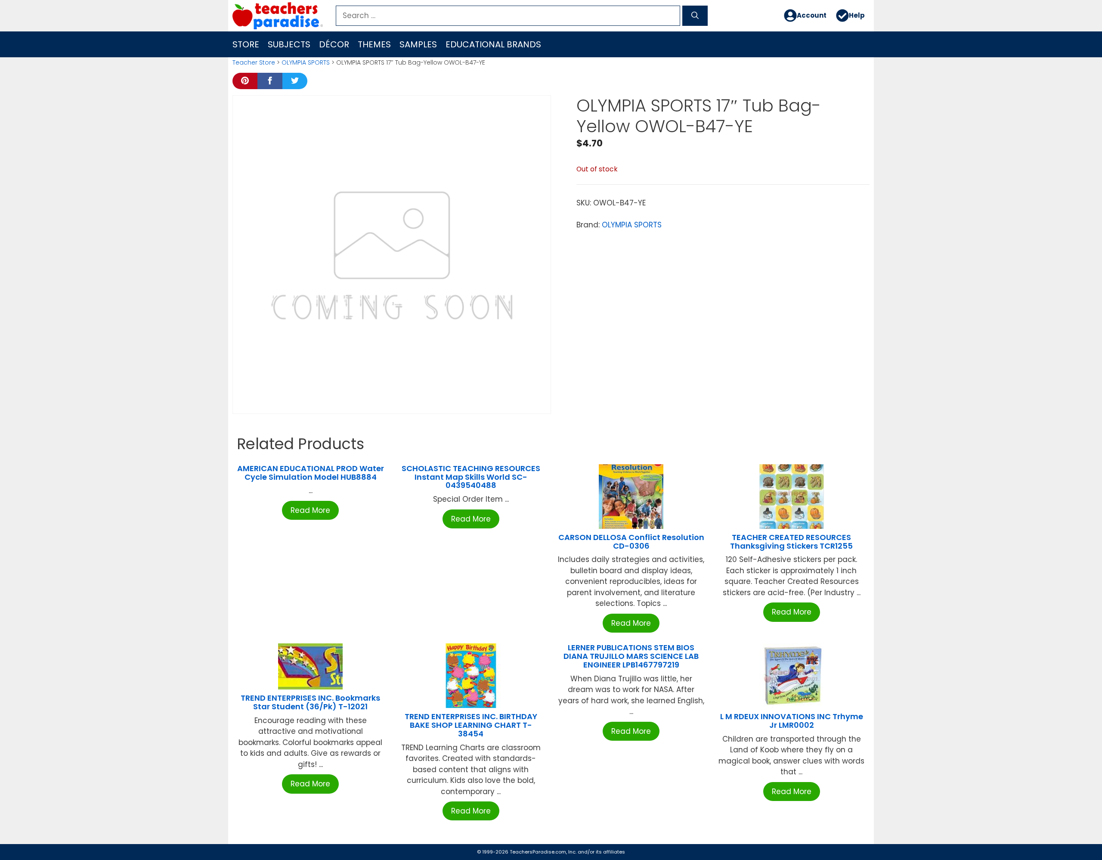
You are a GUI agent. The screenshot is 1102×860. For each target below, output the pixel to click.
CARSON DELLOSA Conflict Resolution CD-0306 (631, 541)
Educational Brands (493, 44)
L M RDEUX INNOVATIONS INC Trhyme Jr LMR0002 (791, 720)
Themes (374, 44)
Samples (418, 44)
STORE (245, 44)
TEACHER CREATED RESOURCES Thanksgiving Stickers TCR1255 (791, 541)
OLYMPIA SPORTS (306, 62)
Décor (334, 44)
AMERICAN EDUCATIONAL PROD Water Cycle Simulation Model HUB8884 (310, 472)
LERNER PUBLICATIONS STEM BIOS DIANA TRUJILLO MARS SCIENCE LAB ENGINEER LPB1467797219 (631, 656)
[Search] (695, 16)
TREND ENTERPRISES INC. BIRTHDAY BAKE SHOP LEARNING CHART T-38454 (471, 725)
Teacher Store (253, 62)
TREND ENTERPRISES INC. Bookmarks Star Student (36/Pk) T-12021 (310, 702)
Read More (310, 510)
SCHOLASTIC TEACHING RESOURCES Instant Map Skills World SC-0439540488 (471, 477)
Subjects (289, 44)
